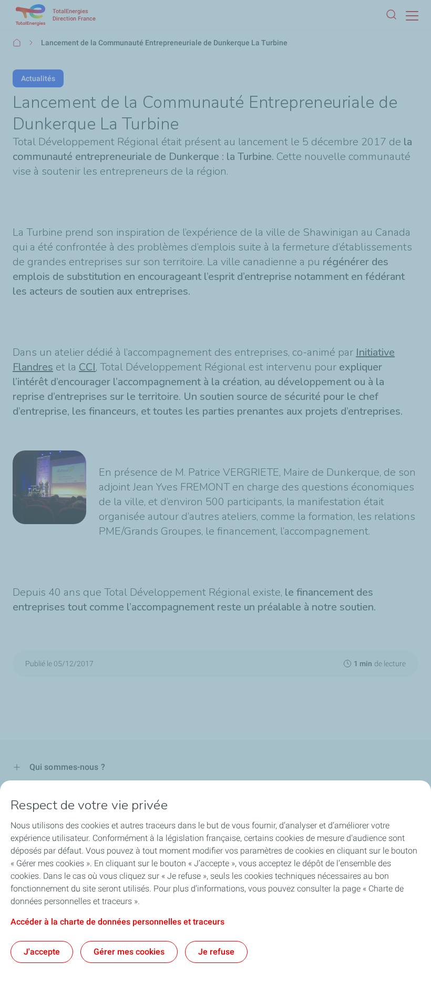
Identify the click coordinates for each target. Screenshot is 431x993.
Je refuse (216, 952)
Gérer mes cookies (129, 952)
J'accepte (42, 952)
